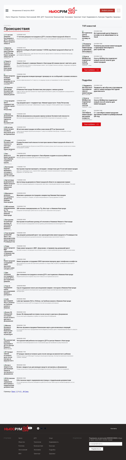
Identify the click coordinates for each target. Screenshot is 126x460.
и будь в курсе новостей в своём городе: (105, 439)
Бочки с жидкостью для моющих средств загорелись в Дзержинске (42, 367)
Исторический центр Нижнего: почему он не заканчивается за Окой (106, 35)
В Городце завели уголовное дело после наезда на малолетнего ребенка (44, 354)
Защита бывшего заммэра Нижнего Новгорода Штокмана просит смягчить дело (46, 63)
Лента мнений (31, 17)
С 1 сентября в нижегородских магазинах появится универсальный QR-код (108, 114)
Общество (14, 17)
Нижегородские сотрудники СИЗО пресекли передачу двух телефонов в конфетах (47, 261)
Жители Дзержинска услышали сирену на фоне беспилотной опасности (43, 116)
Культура (101, 17)
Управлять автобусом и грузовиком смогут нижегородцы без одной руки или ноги (108, 89)
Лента (8, 17)
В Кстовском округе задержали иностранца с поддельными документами (44, 380)
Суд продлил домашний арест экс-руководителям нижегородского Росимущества (47, 235)
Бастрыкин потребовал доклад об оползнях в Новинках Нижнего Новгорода (44, 222)
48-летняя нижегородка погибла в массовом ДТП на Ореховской (40, 129)
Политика (22, 17)
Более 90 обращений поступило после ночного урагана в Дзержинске (42, 314)
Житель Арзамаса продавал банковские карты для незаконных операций (43, 327)
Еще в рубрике (89, 70)
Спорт (84, 17)
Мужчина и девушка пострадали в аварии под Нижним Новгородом (41, 195)
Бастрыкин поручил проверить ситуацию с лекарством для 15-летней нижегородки (47, 169)
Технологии (49, 17)
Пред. (13, 391)
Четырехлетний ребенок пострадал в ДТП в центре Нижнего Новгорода (43, 340)
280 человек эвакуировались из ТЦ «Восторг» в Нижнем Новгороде (41, 208)
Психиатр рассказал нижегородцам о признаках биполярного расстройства (108, 47)
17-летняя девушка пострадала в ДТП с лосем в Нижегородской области (43, 37)
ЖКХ (38, 17)
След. (27, 391)
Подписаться (96, 449)
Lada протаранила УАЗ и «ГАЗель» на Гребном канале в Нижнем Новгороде (44, 301)
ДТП (42, 17)
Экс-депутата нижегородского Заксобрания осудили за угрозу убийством (44, 155)
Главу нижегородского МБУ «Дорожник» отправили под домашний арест (43, 248)
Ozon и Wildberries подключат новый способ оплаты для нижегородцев (105, 60)
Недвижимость (92, 17)
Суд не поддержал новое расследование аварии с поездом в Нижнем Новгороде (46, 288)
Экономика (69, 17)
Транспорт (77, 17)
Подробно (109, 17)
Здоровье (116, 17)
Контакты (114, 428)
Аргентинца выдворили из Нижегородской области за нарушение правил (43, 182)
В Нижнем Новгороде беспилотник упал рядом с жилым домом (40, 89)
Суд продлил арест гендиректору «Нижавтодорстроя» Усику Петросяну (43, 103)
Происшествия (59, 17)
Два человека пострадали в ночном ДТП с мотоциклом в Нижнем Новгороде (45, 274)
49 (24, 391)
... (22, 391)
